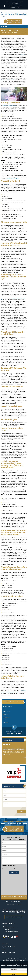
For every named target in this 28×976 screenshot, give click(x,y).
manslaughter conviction (13, 178)
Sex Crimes (5, 722)
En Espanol (15, 3)
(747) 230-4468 (15, 733)
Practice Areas (10, 904)
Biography (14, 901)
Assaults (5, 719)
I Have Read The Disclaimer (10, 869)
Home (7, 901)
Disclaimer (4, 865)
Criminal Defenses (7, 706)
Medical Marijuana (6, 610)
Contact (19, 904)
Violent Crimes (6, 711)
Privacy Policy (12, 865)
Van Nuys (22, 54)
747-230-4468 (16, 22)
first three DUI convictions (9, 105)
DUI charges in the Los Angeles (8, 79)
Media (20, 901)
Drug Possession (7, 717)
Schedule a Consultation (14, 917)
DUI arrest (6, 184)
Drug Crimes (6, 714)
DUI (3, 709)
